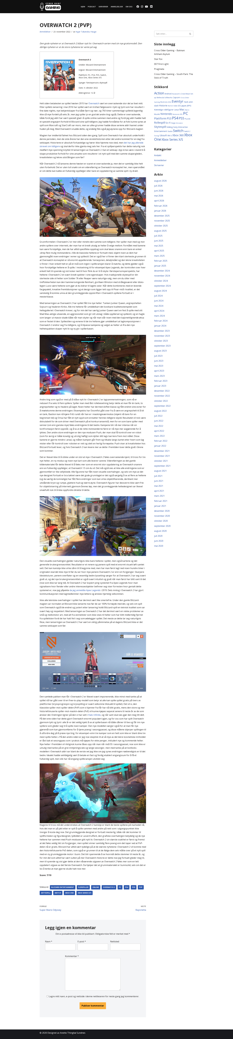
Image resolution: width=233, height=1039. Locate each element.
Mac (181, 109)
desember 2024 (162, 270)
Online (95, 887)
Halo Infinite (94, 714)
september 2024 (162, 285)
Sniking (170, 127)
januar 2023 (160, 385)
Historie (163, 105)
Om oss (129, 6)
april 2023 (159, 370)
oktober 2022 (161, 400)
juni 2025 (158, 240)
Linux (176, 109)
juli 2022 (158, 415)
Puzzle (187, 119)
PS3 (169, 118)
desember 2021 (162, 450)
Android (168, 93)
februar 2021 (160, 500)
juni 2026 (158, 190)
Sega (173, 123)
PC (120, 887)
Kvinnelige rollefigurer (164, 109)
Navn (48, 941)
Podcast (92, 6)
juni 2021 (158, 480)
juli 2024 (158, 295)
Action (159, 93)
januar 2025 (160, 265)
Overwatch (93, 103)
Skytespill (46, 893)
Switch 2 (187, 131)
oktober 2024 (161, 280)
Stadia (170, 131)
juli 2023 (158, 355)
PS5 (133, 887)
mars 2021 (159, 495)
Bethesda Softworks (164, 97)
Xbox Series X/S (84, 893)
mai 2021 (158, 485)
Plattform (160, 118)
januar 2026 (160, 210)
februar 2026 (160, 205)
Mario (187, 110)
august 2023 (160, 350)
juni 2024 (158, 300)
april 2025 (159, 250)
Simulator (179, 123)
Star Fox (158, 59)
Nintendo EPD (178, 114)
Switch (58, 893)
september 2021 (162, 465)
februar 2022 (160, 440)
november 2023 (162, 335)
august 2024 (160, 290)
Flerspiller (83, 887)
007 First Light (161, 64)
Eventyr (177, 101)
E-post (82, 941)
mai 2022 (158, 425)
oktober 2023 (161, 340)
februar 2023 (160, 380)
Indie (175, 106)
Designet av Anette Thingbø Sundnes (66, 1032)
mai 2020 (158, 545)
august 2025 (160, 230)
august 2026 (160, 180)
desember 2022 (162, 390)
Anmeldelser (117, 6)
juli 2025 (158, 235)
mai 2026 (158, 195)
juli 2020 (158, 535)
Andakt (157, 155)
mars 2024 (159, 315)
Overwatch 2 (109, 887)
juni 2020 (158, 540)
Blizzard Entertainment (62, 887)
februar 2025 (160, 260)
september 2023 (162, 345)
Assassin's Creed (179, 94)
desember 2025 (162, 215)
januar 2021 (160, 505)
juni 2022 (158, 420)
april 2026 (159, 200)
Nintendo (166, 114)
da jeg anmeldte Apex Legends (85, 590)
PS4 (126, 887)
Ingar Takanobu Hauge (86, 31)
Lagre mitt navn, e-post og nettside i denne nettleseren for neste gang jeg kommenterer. (94, 996)
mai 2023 (158, 365)
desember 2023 (162, 330)
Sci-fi (168, 122)
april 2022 (159, 430)
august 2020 (160, 530)
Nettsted (114, 941)
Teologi (156, 136)
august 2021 (160, 470)
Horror (170, 106)
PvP (140, 887)
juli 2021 (158, 475)
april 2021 (159, 490)
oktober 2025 (161, 225)
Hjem (83, 6)
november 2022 (162, 395)
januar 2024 (160, 325)
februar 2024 (160, 320)
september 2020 (162, 525)
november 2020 (162, 515)
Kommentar (72, 956)
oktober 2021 (161, 460)
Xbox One (69, 893)
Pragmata (159, 69)
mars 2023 (159, 375)
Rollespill (159, 122)
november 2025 (162, 220)
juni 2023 (158, 360)
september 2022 (162, 405)
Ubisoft (163, 135)
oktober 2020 (161, 520)
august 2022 (160, 410)
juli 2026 (158, 185)
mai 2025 (158, 245)
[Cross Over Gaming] (50, 6)
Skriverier (103, 6)
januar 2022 (160, 445)
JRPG (189, 105)
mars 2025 (159, 255)
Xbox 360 (178, 135)
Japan (183, 105)
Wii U (169, 135)
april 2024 (159, 310)
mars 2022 (159, 435)
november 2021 (162, 455)
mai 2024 (158, 305)
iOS (179, 105)
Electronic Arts (165, 102)
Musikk (157, 114)
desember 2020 (162, 510)
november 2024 (162, 275)
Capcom (176, 97)
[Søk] (190, 34)
